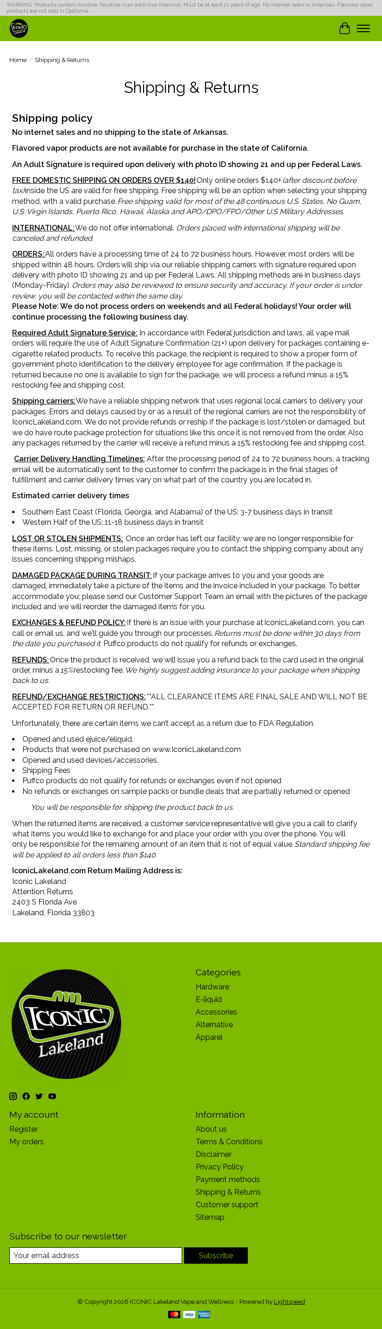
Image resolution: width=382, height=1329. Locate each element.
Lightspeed (289, 1301)
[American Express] (204, 1315)
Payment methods (228, 1179)
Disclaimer (214, 1154)
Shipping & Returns (228, 1192)
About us (211, 1129)
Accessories (216, 1012)
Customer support (227, 1204)
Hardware (212, 986)
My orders (26, 1141)
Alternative (214, 1024)
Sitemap (210, 1217)
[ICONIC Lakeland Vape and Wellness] (18, 28)
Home (18, 59)
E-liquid (209, 999)
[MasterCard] (174, 1315)
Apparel (209, 1037)
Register (23, 1129)
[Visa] (189, 1315)
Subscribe (216, 1255)
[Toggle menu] (363, 28)
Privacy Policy (220, 1166)
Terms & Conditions (229, 1141)
